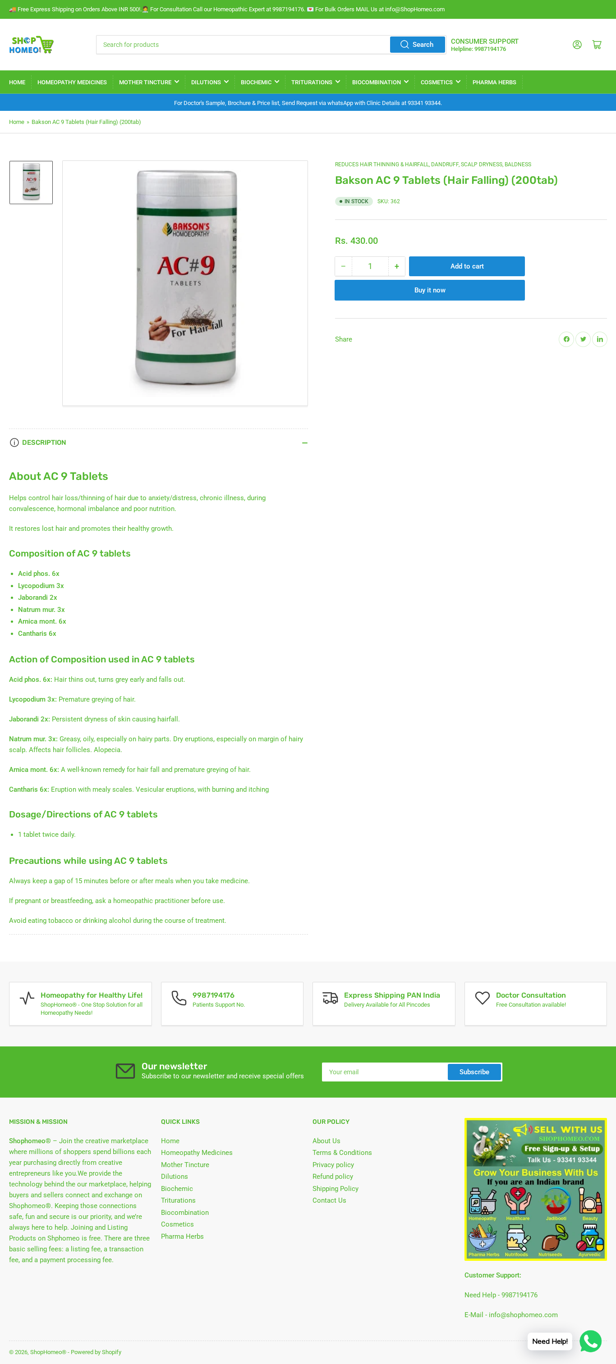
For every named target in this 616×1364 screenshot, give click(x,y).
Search (423, 45)
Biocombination (376, 82)
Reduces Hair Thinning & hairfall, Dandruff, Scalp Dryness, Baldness (433, 164)
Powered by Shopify (96, 1352)
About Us (326, 1141)
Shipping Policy (336, 1189)
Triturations (311, 82)
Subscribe (474, 1072)
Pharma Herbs (494, 82)
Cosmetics (437, 82)
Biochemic (256, 82)
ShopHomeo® (48, 1352)
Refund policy (333, 1176)
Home (17, 82)
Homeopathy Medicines (72, 82)
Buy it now (430, 290)
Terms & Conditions (342, 1153)
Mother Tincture (145, 82)
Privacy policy (333, 1165)
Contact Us (329, 1200)
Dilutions (206, 82)
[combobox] (271, 44)
